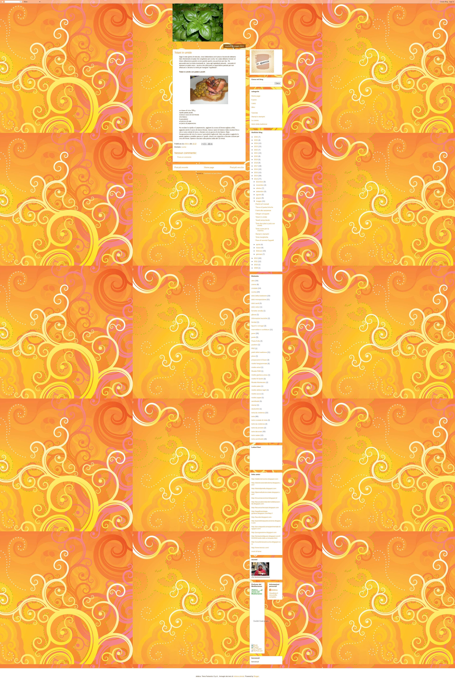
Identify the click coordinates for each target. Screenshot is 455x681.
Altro (253, 107)
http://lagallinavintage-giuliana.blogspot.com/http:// (262, 512)
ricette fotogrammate (259, 363)
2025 (256, 140)
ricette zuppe (256, 397)
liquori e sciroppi (257, 326)
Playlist (259, 649)
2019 (256, 159)
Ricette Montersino (258, 382)
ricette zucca (256, 394)
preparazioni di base (259, 360)
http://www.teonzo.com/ (260, 548)
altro (253, 281)
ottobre (259, 188)
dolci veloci (255, 307)
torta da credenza (258, 413)
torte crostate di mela (259, 420)
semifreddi (255, 401)
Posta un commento (184, 157)
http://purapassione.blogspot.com (263, 532)
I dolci (253, 103)
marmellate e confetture (260, 330)
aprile (258, 244)
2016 (256, 169)
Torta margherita (262, 237)
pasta (253, 337)
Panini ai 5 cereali (262, 204)
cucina (184, 147)
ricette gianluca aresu (259, 375)
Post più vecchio (237, 167)
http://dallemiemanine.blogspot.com (264, 479)
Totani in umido (261, 217)
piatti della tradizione (259, 352)
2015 (256, 172)
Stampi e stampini (258, 117)
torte (253, 416)
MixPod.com (258, 651)
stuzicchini (255, 409)
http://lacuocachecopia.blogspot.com (265, 507)
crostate (254, 288)
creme (253, 284)
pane (253, 333)
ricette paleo (256, 386)
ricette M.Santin (257, 379)
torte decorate (256, 431)
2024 (256, 143)
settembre (260, 191)
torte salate (255, 435)
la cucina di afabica (193, 8)
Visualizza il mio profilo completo (273, 595)
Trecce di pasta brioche (264, 207)
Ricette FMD (256, 371)
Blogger (256, 676)
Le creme (255, 120)
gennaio (259, 254)
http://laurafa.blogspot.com (261, 517)
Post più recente (181, 167)
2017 (256, 166)
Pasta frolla (255, 341)
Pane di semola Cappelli (265, 240)
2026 (256, 137)
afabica (275, 590)
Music (253, 649)
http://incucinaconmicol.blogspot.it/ (264, 498)
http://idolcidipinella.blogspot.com (263, 488)
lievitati (254, 322)
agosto (259, 195)
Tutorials (254, 113)
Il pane (254, 100)
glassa (253, 314)
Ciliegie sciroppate (262, 214)
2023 (256, 146)
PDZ (253, 348)
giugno (259, 198)
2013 (256, 179)
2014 (256, 176)
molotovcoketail (238, 676)
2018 (256, 163)
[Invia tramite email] (202, 144)
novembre (260, 185)
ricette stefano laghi (258, 390)
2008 (256, 268)
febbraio (259, 251)
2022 (256, 150)
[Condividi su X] (207, 144)
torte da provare (257, 428)
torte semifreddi (257, 439)
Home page (209, 167)
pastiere (254, 345)
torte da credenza (258, 424)
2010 (256, 265)
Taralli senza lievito (263, 220)
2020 (256, 156)
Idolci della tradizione (259, 124)
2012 (256, 258)
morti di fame (256, 551)
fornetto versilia (257, 311)
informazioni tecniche (259, 318)
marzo (258, 248)
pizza (253, 356)
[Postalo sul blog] (205, 144)
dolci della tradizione (259, 296)
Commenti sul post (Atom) (213, 173)
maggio (259, 201)
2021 (256, 153)
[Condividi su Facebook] (209, 144)
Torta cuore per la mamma (262, 230)
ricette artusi (256, 367)
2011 (256, 261)
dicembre (260, 182)
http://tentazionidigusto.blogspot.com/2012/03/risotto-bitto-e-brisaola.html (265, 537)
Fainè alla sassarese (263, 210)
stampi (253, 405)
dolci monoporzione (258, 299)
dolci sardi (255, 303)
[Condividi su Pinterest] (211, 144)
